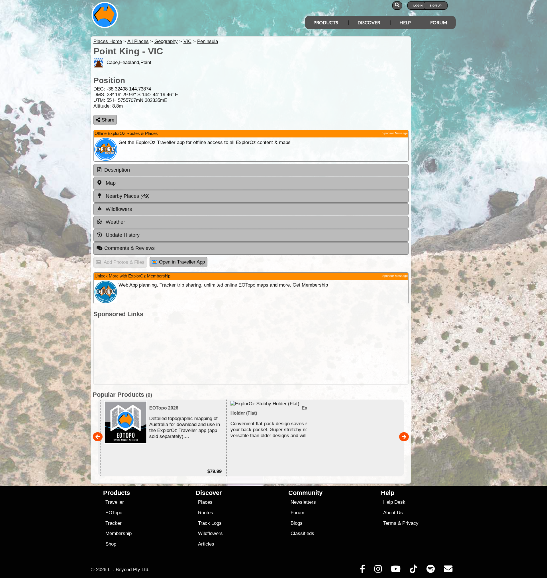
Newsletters (303, 502)
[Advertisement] (278, 352)
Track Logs (210, 523)
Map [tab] (110, 183)
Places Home (107, 41)
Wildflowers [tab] (118, 209)
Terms (389, 523)
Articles (206, 544)
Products (325, 22)
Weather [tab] (114, 222)
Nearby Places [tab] (127, 196)
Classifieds (302, 533)
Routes (205, 512)
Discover (369, 22)
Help (405, 22)
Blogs (297, 523)
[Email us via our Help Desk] (448, 570)
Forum (438, 22)
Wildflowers (210, 533)
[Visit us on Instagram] (378, 570)
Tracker (113, 523)
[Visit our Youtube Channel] (396, 570)
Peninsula (207, 41)
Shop (110, 544)
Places (205, 502)
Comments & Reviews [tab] (129, 248)
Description (117, 170)
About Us (393, 512)
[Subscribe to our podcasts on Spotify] (430, 570)
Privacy (410, 523)
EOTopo (113, 512)
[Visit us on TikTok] (413, 570)
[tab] (251, 170)
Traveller (114, 502)
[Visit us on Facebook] (362, 570)
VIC (187, 41)
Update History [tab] (122, 235)
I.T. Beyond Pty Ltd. (129, 569)
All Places (138, 41)
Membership (118, 533)
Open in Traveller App (182, 262)
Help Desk (394, 502)
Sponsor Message (395, 133)
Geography (166, 41)
